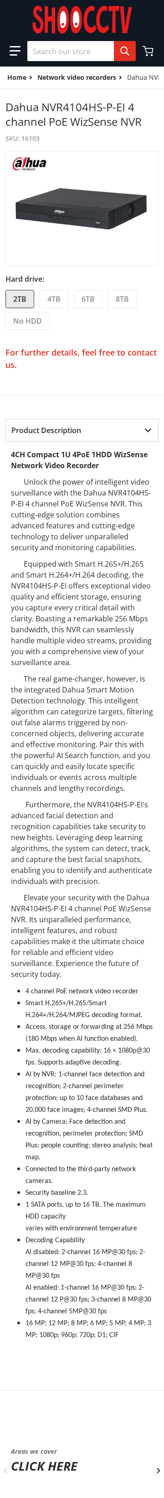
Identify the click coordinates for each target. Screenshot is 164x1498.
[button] (15, 51)
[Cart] (149, 51)
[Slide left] (5, 1470)
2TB (19, 299)
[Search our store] (125, 51)
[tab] (82, 430)
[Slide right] (158, 1470)
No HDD (27, 321)
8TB (122, 299)
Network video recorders (76, 77)
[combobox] (77, 51)
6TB (88, 299)
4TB (54, 299)
